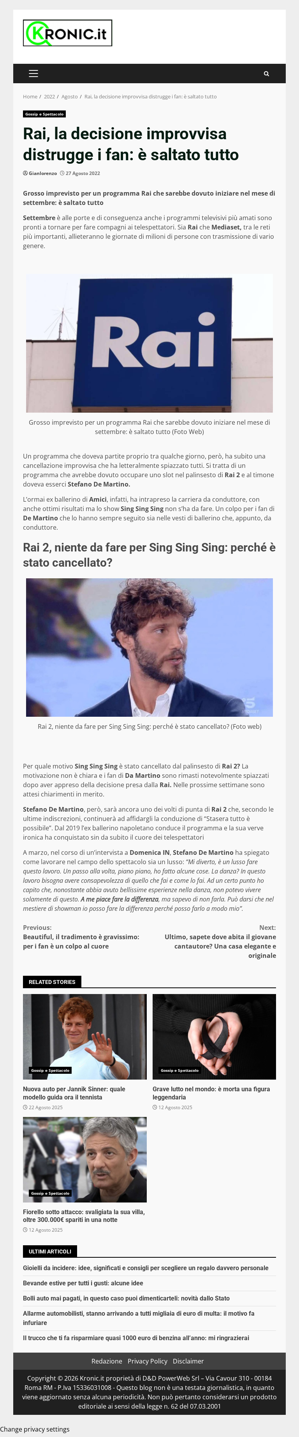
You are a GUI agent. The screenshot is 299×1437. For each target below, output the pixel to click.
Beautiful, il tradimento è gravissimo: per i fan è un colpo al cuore (81, 936)
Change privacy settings (35, 1429)
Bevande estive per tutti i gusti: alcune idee (83, 1283)
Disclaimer (188, 1361)
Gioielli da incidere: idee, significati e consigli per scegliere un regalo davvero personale (146, 1268)
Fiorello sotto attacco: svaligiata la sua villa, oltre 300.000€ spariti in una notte (85, 1159)
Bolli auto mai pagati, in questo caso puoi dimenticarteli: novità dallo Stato (126, 1298)
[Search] (266, 73)
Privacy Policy (147, 1361)
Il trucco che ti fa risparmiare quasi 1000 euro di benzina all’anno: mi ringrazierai (136, 1338)
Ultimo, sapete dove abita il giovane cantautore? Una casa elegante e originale (220, 941)
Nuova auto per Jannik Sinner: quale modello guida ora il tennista (85, 1037)
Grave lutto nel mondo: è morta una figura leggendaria (214, 1037)
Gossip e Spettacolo (44, 114)
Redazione (106, 1361)
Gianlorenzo (43, 173)
